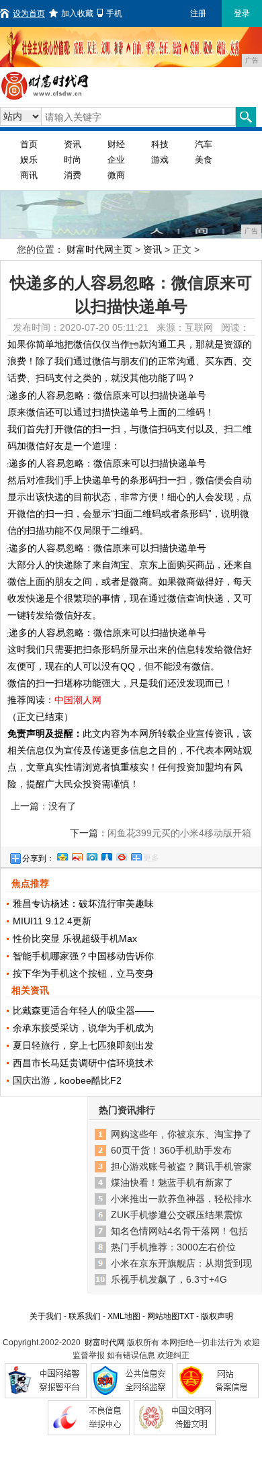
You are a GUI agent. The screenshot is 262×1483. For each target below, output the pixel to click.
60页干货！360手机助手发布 (171, 1150)
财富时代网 (105, 1342)
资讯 (72, 144)
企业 (116, 160)
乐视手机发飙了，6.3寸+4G (169, 1279)
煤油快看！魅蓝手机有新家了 (172, 1182)
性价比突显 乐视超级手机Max (75, 938)
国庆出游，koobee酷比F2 (67, 1080)
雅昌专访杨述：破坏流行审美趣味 (83, 903)
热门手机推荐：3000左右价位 (173, 1247)
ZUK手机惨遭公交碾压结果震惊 (177, 1214)
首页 (29, 144)
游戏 (160, 160)
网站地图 (163, 1316)
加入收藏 (77, 13)
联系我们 (85, 1316)
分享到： (38, 858)
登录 (242, 13)
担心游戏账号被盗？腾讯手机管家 (181, 1166)
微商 (116, 175)
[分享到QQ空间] (61, 855)
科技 (160, 144)
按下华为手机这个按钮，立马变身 (83, 973)
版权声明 (217, 1316)
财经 (116, 144)
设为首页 (29, 13)
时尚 (72, 160)
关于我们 (46, 1316)
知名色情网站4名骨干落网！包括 (179, 1231)
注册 (198, 13)
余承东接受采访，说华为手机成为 (83, 1028)
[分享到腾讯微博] (91, 855)
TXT (186, 1316)
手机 (114, 13)
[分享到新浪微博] (76, 855)
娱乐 (29, 160)
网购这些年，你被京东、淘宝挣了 (181, 1134)
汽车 (203, 144)
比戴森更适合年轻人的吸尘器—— (83, 1010)
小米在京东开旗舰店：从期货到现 (181, 1263)
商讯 (29, 175)
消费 (72, 175)
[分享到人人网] (106, 855)
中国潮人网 (77, 699)
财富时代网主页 (99, 249)
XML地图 (123, 1316)
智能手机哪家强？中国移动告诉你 (83, 956)
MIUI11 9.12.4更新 (52, 921)
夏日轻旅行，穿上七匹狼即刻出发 (83, 1045)
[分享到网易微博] (121, 855)
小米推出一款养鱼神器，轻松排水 (181, 1198)
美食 (203, 160)
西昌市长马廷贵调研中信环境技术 (83, 1062)
